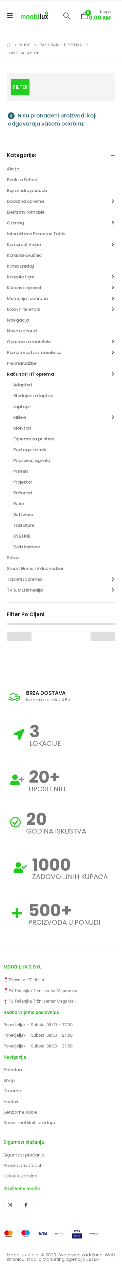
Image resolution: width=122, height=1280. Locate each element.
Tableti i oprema (24, 579)
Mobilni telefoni (23, 309)
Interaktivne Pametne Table (36, 233)
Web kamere (26, 547)
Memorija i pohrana (27, 298)
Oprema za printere (34, 439)
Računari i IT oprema (30, 374)
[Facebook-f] (26, 1205)
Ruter (18, 503)
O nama (12, 1091)
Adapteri (22, 385)
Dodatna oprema (25, 201)
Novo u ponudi (22, 331)
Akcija (13, 169)
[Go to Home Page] (9, 45)
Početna (12, 1069)
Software (23, 514)
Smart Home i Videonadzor (35, 568)
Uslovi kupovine (20, 1176)
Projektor (23, 482)
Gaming (15, 223)
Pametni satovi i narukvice (34, 352)
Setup (13, 557)
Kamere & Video (24, 244)
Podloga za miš (29, 449)
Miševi (19, 417)
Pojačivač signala (31, 460)
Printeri (20, 471)
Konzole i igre (21, 277)
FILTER (20, 87)
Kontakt (11, 1101)
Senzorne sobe (20, 1112)
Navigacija (18, 320)
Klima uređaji (20, 266)
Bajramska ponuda (27, 190)
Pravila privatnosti (22, 1165)
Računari (22, 493)
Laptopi (21, 406)
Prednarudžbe (21, 363)
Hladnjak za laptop (33, 395)
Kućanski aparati (24, 287)
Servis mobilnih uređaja (29, 1122)
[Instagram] (9, 1205)
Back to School (23, 179)
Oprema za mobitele (29, 341)
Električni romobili (25, 212)
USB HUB (21, 536)
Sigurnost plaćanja (24, 1155)
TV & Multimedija (25, 590)
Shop (9, 1080)
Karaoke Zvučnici (24, 255)
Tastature (24, 525)
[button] (66, 16)
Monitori (22, 428)
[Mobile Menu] (12, 16)
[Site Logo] (34, 16)
